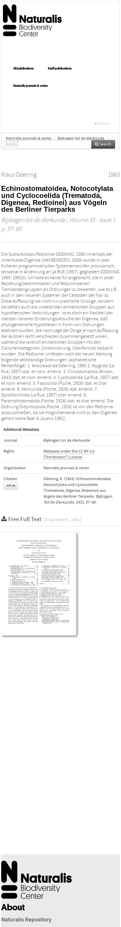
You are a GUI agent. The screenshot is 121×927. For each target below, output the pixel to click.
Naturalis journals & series (30, 86)
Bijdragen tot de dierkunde (81, 138)
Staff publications (60, 68)
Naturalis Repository (26, 920)
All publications (23, 68)
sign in (103, 124)
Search (105, 144)
